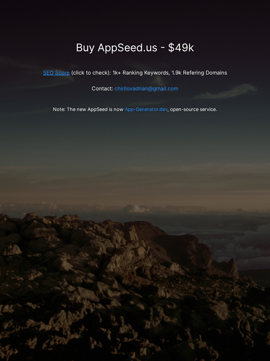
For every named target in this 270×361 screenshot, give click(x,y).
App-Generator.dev (146, 109)
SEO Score (56, 73)
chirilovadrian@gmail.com (146, 88)
